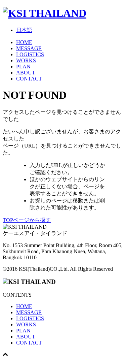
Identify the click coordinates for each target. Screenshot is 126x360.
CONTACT (29, 78)
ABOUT (25, 72)
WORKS (26, 60)
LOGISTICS (30, 54)
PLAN (23, 66)
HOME (24, 42)
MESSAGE (29, 48)
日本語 (24, 30)
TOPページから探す (27, 220)
